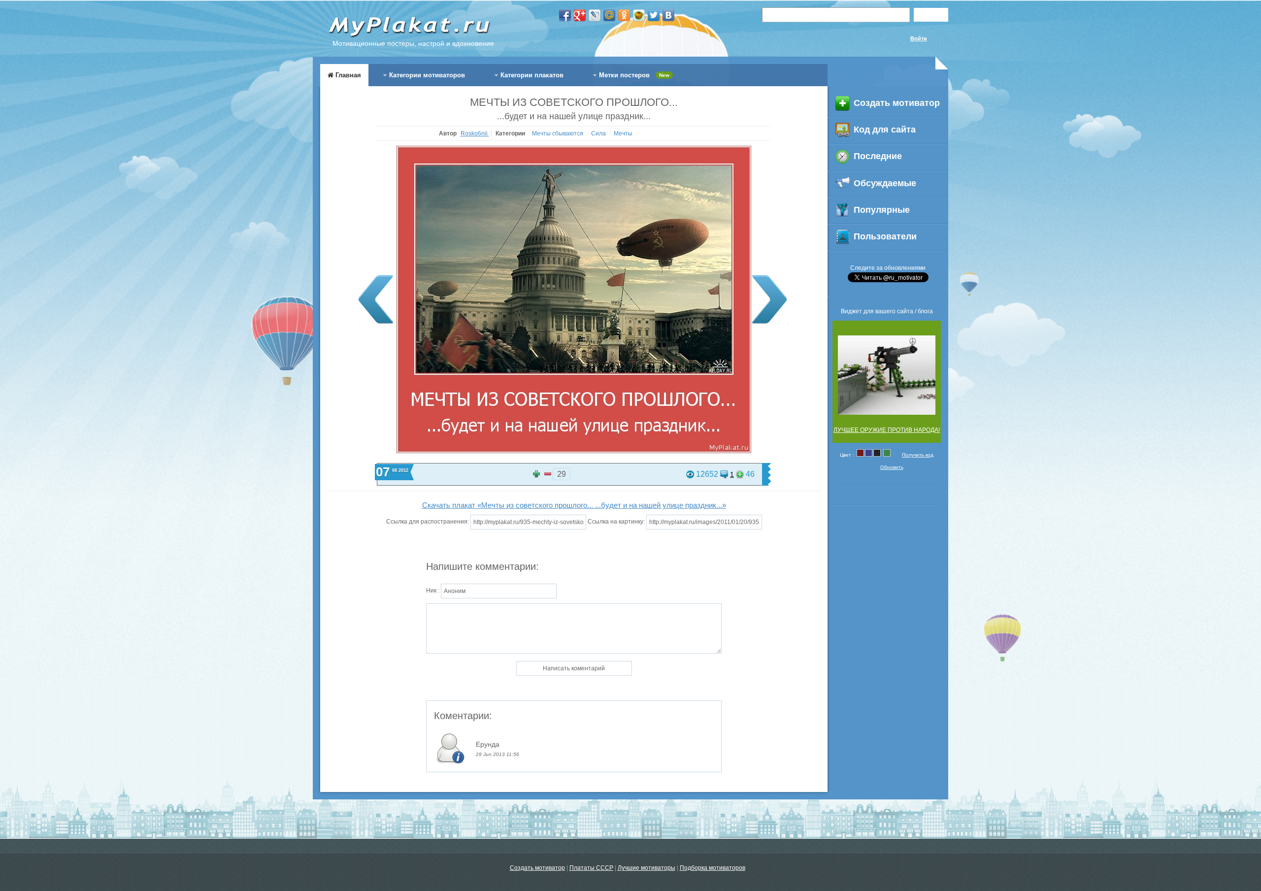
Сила (599, 133)
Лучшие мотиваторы (646, 867)
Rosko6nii (475, 133)
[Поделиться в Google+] (580, 15)
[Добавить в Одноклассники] (624, 15)
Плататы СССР (591, 867)
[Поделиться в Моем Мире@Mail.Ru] (609, 15)
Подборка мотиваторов (712, 867)
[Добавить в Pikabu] (639, 15)
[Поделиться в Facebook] (565, 15)
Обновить (891, 467)
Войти (918, 38)
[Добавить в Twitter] (654, 15)
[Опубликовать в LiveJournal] (594, 15)
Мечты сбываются (558, 133)
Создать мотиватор (537, 867)
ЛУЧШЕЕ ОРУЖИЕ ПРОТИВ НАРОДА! (886, 430)
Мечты (623, 133)
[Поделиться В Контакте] (668, 15)
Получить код (917, 455)
